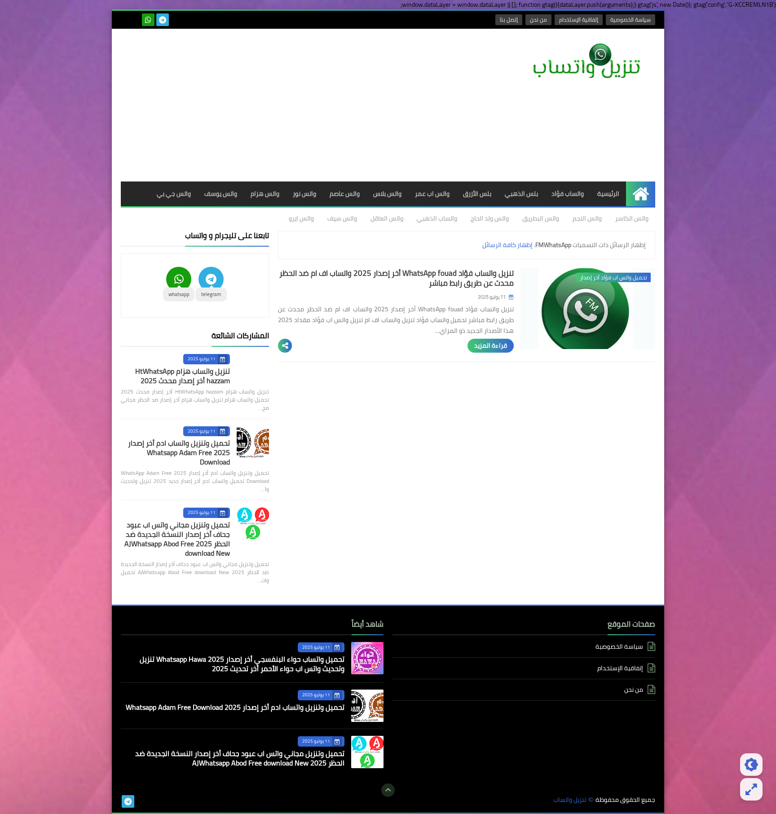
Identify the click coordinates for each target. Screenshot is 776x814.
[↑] (388, 790)
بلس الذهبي (521, 193)
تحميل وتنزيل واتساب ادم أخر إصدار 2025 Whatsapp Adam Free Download (179, 452)
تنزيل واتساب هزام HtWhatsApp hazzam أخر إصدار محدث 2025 (182, 375)
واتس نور (304, 193)
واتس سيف (342, 218)
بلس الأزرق (477, 193)
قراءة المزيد (490, 345)
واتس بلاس (387, 193)
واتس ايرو (301, 218)
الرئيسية (608, 193)
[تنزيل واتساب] (590, 61)
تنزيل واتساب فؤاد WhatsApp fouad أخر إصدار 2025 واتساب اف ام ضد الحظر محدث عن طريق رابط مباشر (396, 278)
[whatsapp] (148, 19)
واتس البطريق (540, 218)
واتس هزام (265, 193)
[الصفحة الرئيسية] (640, 193)
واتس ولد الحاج (490, 218)
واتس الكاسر (631, 218)
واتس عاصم (345, 193)
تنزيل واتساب (569, 800)
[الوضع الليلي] (751, 764)
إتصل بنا (509, 19)
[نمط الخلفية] (751, 789)
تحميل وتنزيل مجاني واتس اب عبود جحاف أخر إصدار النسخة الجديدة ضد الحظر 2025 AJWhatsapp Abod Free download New (177, 539)
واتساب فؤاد (567, 193)
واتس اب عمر (432, 193)
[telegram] (162, 19)
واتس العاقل (386, 218)
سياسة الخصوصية (630, 19)
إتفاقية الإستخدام (578, 19)
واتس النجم (587, 218)
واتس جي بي (174, 193)
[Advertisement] (284, 105)
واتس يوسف (220, 193)
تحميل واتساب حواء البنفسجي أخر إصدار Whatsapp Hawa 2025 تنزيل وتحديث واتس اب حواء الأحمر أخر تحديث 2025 (242, 663)
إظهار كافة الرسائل (507, 245)
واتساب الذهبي (437, 218)
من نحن (538, 19)
